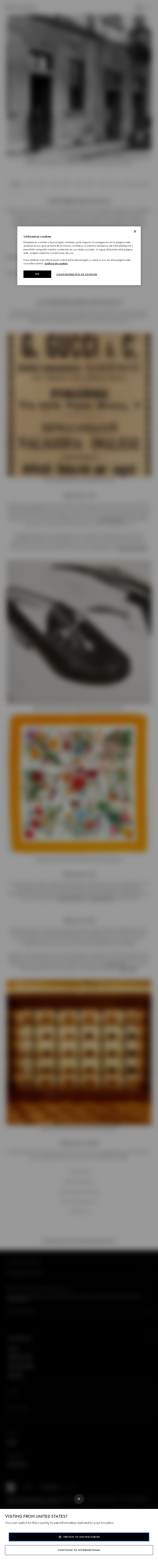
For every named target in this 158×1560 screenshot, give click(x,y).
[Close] (79, 1499)
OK (37, 274)
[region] (79, 255)
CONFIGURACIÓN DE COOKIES (76, 274)
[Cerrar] (134, 231)
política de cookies (56, 263)
